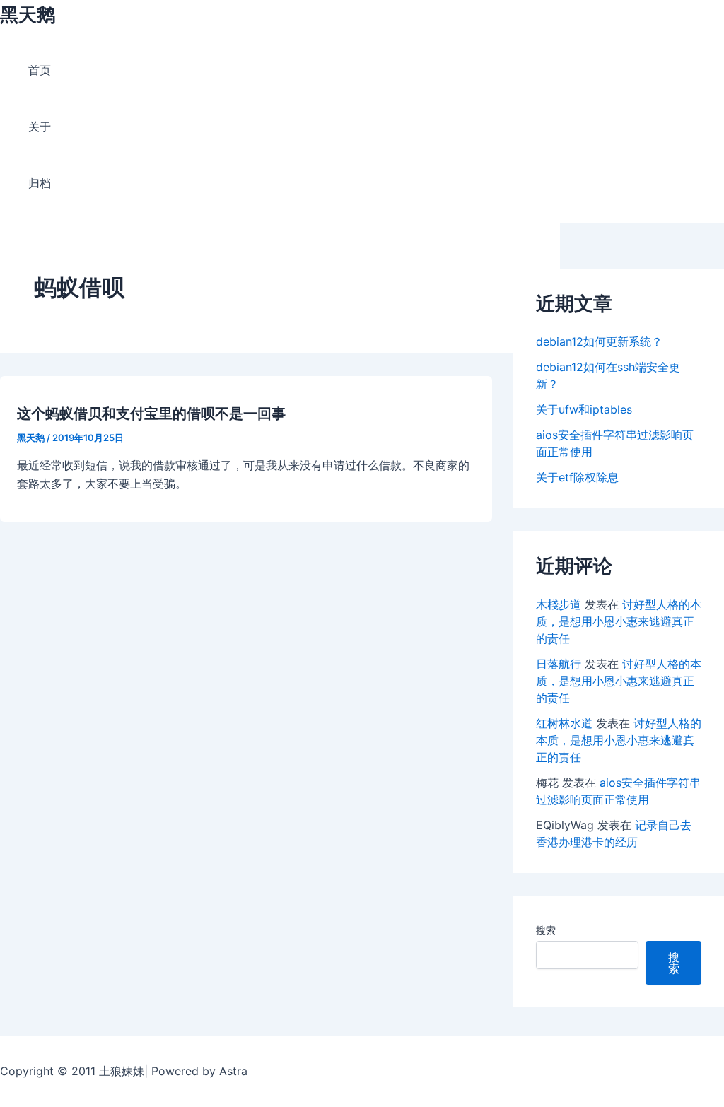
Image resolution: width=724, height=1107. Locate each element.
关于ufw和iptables (584, 409)
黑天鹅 (27, 14)
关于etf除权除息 (577, 477)
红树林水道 (564, 723)
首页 (39, 70)
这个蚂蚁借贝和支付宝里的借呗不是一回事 (151, 413)
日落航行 (558, 664)
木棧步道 (558, 604)
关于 (39, 126)
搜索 (546, 930)
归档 (39, 183)
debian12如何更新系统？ (599, 341)
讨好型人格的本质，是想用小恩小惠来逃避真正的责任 (618, 621)
